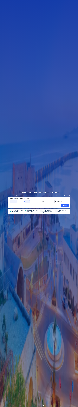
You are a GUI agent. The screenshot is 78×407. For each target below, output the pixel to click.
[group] (16, 201)
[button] (69, 2)
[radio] (11, 198)
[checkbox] (27, 198)
